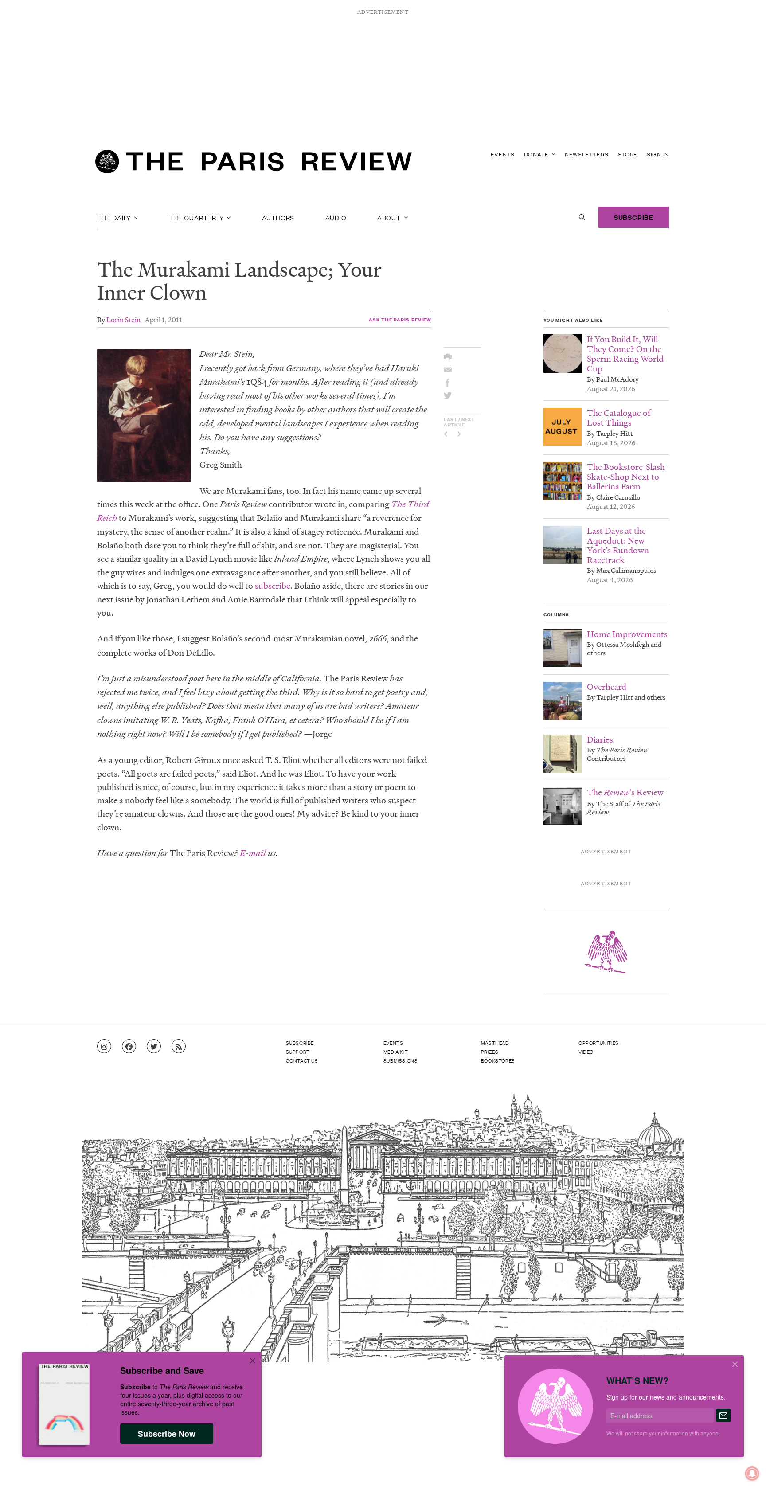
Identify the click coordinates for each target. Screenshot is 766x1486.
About (390, 217)
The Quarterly (197, 217)
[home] (253, 164)
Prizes (490, 1052)
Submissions (400, 1060)
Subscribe (633, 217)
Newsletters (587, 154)
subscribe (272, 585)
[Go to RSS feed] (179, 1047)
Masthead (495, 1043)
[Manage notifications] (745, 1466)
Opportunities (598, 1043)
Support (298, 1052)
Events (503, 154)
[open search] (582, 217)
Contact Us (302, 1060)
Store (628, 154)
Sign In (658, 154)
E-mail (252, 853)
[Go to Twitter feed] (154, 1047)
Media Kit (395, 1052)
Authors (278, 217)
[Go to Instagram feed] (104, 1047)
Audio (336, 217)
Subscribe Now (166, 1433)
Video (586, 1052)
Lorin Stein (123, 319)
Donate (537, 154)
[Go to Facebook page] (129, 1047)
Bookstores (498, 1060)
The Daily (115, 217)
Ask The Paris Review (400, 319)
